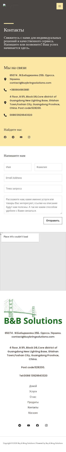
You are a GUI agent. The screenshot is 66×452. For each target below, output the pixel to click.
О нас (33, 396)
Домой (33, 386)
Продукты (33, 402)
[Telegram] (19, 425)
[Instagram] (46, 425)
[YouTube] (28, 425)
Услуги (33, 391)
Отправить (53, 220)
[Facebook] (37, 425)
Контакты (33, 407)
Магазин (33, 412)
